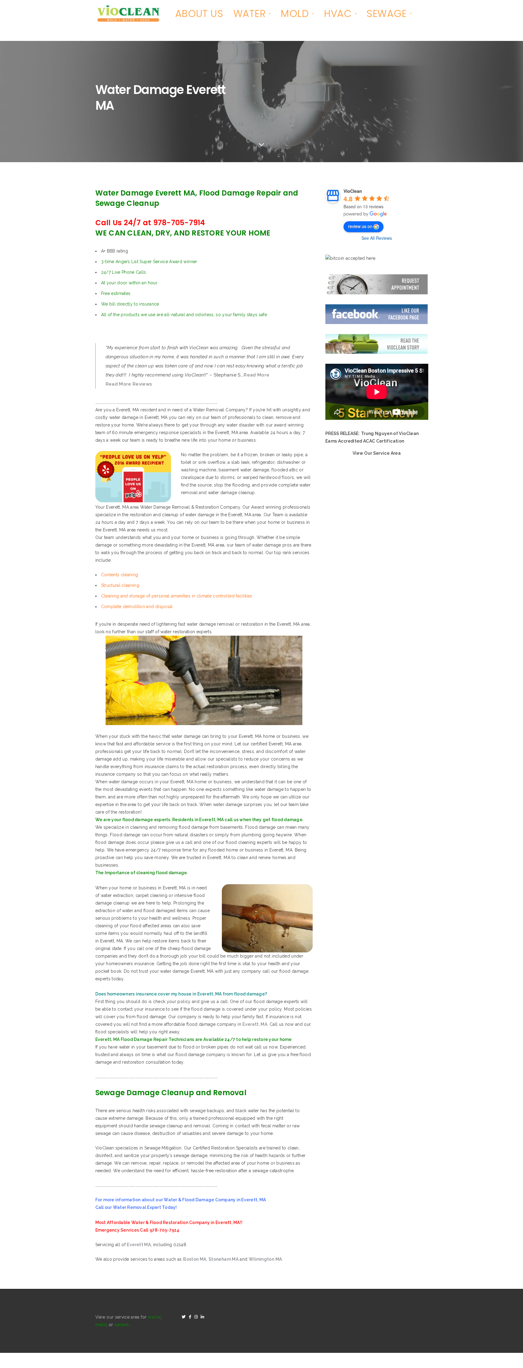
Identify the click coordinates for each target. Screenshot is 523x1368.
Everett (139, 1244)
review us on (360, 226)
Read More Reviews (129, 384)
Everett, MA (254, 1024)
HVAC (337, 13)
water (154, 1317)
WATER (249, 13)
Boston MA (194, 1259)
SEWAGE (387, 13)
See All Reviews (376, 238)
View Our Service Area (377, 453)
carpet (121, 1324)
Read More (256, 375)
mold (100, 1324)
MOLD (295, 13)
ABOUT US (199, 13)
